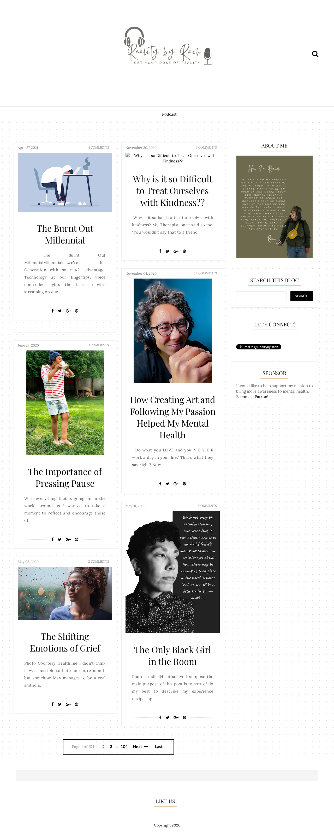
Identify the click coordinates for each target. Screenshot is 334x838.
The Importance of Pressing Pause (65, 477)
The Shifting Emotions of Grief (65, 642)
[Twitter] (60, 311)
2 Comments (98, 561)
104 (124, 747)
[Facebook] (52, 311)
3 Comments (206, 147)
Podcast (169, 114)
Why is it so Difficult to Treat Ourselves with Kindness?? (172, 190)
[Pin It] (76, 311)
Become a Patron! (252, 396)
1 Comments (99, 147)
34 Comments (205, 273)
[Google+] (68, 311)
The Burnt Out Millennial (65, 234)
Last (159, 747)
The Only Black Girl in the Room (172, 655)
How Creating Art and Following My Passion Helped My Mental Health (173, 417)
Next (138, 747)
